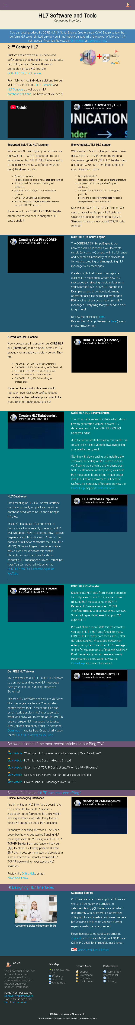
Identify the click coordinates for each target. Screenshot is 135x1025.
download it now (104, 488)
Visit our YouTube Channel (93, 950)
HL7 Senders (15, 89)
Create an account (15, 1002)
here (102, 317)
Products (57, 976)
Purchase (85, 978)
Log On (16, 962)
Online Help (77, 40)
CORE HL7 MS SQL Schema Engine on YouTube (31, 571)
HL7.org (111, 981)
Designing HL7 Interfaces (33, 887)
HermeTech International (112, 973)
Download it (15, 730)
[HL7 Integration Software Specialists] (36, 909)
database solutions (19, 94)
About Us (57, 979)
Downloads (86, 974)
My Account (86, 981)
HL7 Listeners (44, 85)
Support (84, 971)
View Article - (16, 753)
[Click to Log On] (128, 4)
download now (97, 40)
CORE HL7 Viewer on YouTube (34, 735)
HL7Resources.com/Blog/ (59, 793)
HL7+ (110, 978)
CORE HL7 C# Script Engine (24, 73)
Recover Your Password (18, 995)
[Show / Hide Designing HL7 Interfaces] (10, 887)
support (76, 938)
